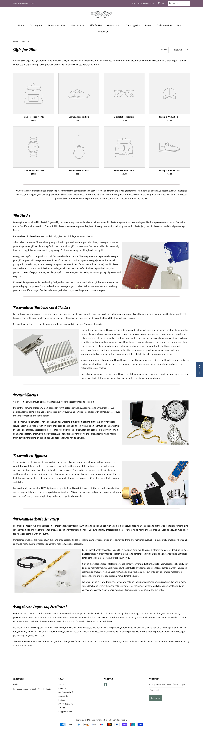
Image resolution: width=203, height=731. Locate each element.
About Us (62, 688)
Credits (15, 684)
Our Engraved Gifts (66, 692)
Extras (148, 25)
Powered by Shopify (118, 719)
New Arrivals (77, 25)
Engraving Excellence (100, 719)
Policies (61, 700)
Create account (147, 3)
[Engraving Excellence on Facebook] (105, 685)
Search (61, 684)
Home (21, 25)
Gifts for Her (96, 25)
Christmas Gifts (164, 25)
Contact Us (102, 31)
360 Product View (57, 25)
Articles (61, 707)
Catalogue (35, 25)
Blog (179, 25)
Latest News (18, 678)
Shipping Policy (65, 711)
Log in (134, 3)
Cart (163, 3)
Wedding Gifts (133, 25)
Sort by (164, 49)
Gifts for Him (113, 25)
